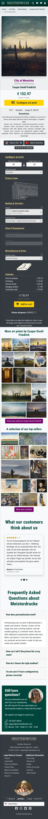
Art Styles (12, 9)
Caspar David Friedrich (37, 9)
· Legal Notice (8, 761)
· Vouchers (29, 770)
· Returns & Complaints (11, 773)
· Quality (28, 764)
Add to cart (25, 304)
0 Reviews (28, 148)
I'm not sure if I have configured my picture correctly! (22, 673)
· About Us (7, 776)
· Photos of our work (32, 767)
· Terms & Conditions (11, 764)
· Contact (7, 758)
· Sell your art (30, 761)
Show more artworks (24, 509)
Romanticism (22, 9)
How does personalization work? (21, 614)
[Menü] (2, 3)
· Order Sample (31, 773)
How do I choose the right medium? (22, 663)
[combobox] (24, 172)
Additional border (10, 169)
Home (4, 9)
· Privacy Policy (9, 767)
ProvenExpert (15, 569)
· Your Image (30, 758)
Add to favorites (36, 143)
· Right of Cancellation (11, 770)
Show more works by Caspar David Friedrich (24, 421)
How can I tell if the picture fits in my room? (23, 653)
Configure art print (26, 102)
